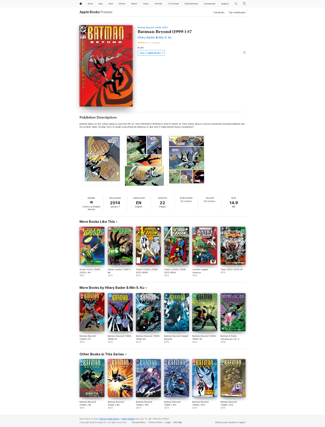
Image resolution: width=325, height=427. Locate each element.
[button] (236, 3)
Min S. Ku (165, 37)
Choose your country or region (230, 422)
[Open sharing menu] (244, 53)
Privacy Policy (138, 422)
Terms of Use (155, 422)
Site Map (178, 422)
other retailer (128, 419)
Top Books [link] (218, 12)
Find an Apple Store (109, 419)
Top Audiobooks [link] (237, 12)
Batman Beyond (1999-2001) (153, 27)
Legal (167, 422)
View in (150, 53)
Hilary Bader (146, 37)
